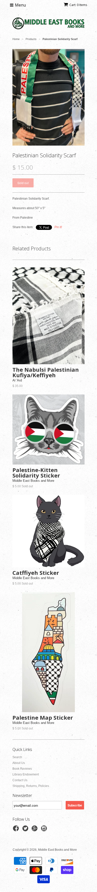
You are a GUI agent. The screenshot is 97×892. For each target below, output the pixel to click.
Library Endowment (25, 774)
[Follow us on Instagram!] (44, 829)
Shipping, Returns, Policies (30, 786)
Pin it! (58, 227)
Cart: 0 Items (78, 5)
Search (17, 757)
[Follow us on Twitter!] (26, 829)
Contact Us (19, 780)
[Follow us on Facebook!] (16, 829)
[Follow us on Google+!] (35, 829)
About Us (18, 763)
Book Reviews (22, 768)
